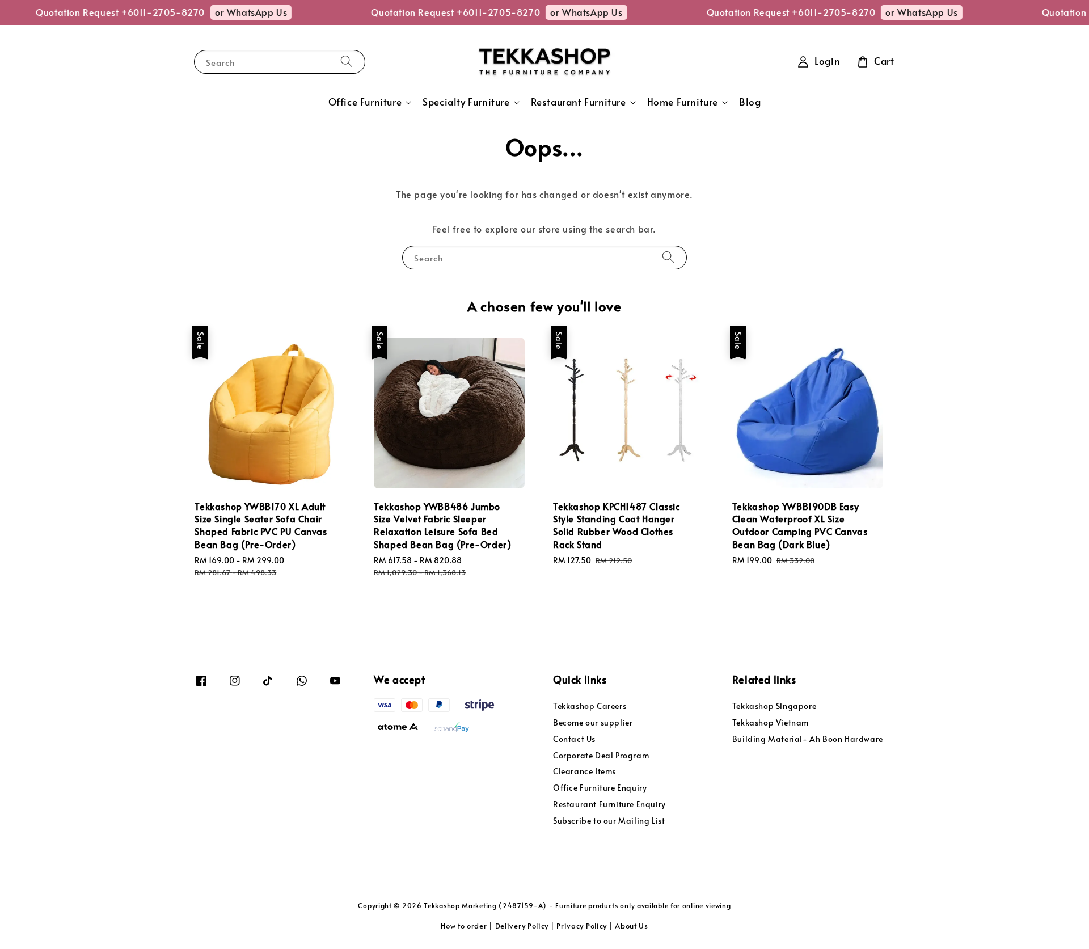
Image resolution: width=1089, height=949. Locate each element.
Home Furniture (682, 102)
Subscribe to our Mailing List (609, 820)
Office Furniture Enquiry (600, 787)
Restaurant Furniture (578, 102)
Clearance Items (584, 771)
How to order (464, 926)
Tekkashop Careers (589, 706)
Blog (750, 101)
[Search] (346, 61)
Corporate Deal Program (601, 755)
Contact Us (574, 738)
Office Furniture (365, 102)
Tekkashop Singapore (774, 706)
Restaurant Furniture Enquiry (609, 804)
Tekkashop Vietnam (770, 722)
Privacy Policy (581, 926)
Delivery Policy (522, 926)
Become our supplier (592, 722)
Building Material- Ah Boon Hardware (807, 738)
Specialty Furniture (466, 102)
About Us (631, 926)
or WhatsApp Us (234, 12)
